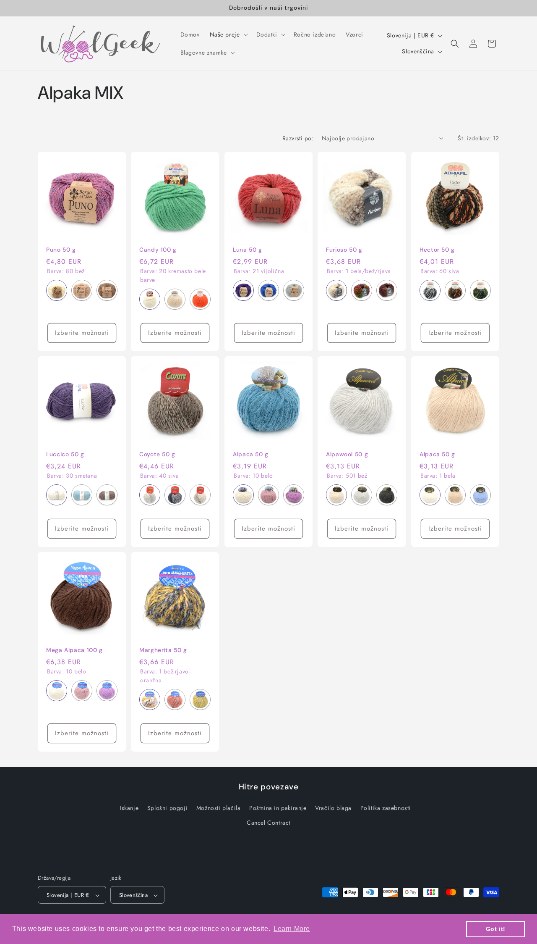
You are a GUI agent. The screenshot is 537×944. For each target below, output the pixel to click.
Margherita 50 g (163, 650)
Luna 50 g (247, 249)
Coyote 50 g (157, 454)
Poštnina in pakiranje (278, 807)
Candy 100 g (158, 249)
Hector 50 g (437, 249)
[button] (228, 34)
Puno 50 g (61, 249)
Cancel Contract (268, 822)
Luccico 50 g (65, 454)
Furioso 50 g (344, 249)
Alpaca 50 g (250, 454)
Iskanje (129, 807)
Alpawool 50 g (347, 454)
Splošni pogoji (167, 807)
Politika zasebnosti (385, 807)
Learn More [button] (292, 928)
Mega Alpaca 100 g (74, 650)
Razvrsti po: (297, 138)
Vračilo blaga (333, 807)
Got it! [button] (496, 929)
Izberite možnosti (82, 332)
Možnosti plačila (218, 807)
